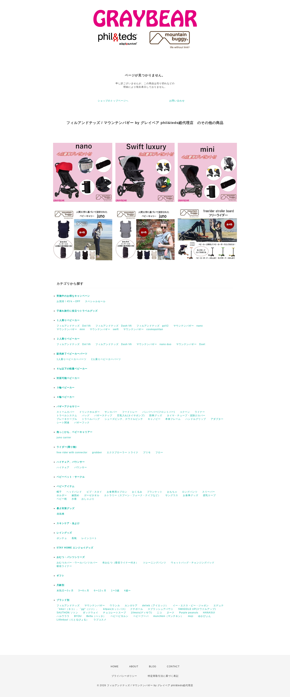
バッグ (86, 415)
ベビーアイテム (66, 486)
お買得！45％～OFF (68, 301)
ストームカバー (66, 412)
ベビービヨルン (119, 616)
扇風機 (60, 513)
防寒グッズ (155, 415)
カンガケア (131, 605)
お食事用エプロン (117, 491)
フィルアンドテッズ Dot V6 (74, 325)
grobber (97, 452)
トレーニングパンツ (154, 562)
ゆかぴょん (204, 616)
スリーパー (208, 491)
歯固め (75, 495)
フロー (159, 452)
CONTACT (173, 666)
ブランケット (154, 491)
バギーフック (82, 422)
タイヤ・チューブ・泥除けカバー (186, 415)
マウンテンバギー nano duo (154, 344)
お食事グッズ (190, 495)
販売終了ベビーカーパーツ (72, 353)
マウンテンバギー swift (104, 329)
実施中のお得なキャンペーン (73, 295)
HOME (115, 666)
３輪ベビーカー (66, 387)
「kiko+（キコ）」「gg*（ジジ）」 (77, 609)
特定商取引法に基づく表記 (163, 676)
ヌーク (170, 612)
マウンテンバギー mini (71, 329)
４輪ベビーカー (66, 397)
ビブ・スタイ (94, 491)
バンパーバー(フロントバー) (158, 412)
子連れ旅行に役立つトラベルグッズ (77, 310)
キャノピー (154, 419)
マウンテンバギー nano (188, 325)
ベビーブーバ (141, 616)
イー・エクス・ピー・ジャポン (191, 605)
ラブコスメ (100, 619)
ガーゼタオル (91, 495)
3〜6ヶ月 (83, 590)
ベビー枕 (62, 499)
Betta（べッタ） (96, 616)
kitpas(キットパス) (114, 609)
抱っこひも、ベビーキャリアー (75, 432)
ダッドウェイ (90, 612)
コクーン (185, 412)
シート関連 (63, 422)
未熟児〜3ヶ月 (65, 590)
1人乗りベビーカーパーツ (71, 359)
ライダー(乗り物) (67, 447)
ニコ (159, 612)
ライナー (200, 412)
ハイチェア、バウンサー (71, 462)
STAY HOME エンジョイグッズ (75, 547)
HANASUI (209, 612)
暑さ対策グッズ (66, 508)
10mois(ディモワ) (141, 612)
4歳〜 (127, 590)
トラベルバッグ (91, 419)
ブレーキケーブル (67, 419)
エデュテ (218, 605)
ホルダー (62, 495)
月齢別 (60, 585)
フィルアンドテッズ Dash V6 (113, 325)
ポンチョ (62, 538)
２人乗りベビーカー (68, 338)
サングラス (171, 495)
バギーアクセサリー (68, 406)
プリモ (147, 452)
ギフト (60, 575)
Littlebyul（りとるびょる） (73, 619)
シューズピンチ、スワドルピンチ (124, 419)
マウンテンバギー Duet (190, 344)
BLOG (152, 666)
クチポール (136, 609)
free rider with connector (72, 452)
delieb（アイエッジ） (155, 605)
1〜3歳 (115, 590)
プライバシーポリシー (124, 676)
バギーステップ (103, 415)
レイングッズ (64, 532)
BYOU (78, 616)
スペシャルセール (95, 301)
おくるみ (137, 491)
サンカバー (111, 412)
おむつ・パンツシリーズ (71, 557)
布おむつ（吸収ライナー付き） (120, 562)
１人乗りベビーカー (68, 320)
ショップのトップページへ (113, 100)
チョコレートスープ (114, 612)
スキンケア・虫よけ (68, 523)
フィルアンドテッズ (68, 605)
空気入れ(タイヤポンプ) (131, 415)
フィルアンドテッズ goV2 (153, 325)
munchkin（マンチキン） (168, 616)
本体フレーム (173, 419)
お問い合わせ (177, 100)
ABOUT (133, 666)
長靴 (74, 538)
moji (190, 616)
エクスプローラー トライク (122, 452)
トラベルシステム (67, 415)
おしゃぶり (87, 499)
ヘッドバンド (74, 491)
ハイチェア (63, 467)
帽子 (59, 491)
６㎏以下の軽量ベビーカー (72, 368)
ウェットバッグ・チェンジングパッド (192, 562)
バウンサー (80, 467)
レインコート (89, 538)
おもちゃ (172, 491)
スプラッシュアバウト (160, 609)
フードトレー (130, 412)
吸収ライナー (64, 566)
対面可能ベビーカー (68, 378)
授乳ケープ (209, 495)
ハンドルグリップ (195, 419)
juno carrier (64, 437)
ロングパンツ (189, 491)
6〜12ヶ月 (100, 590)
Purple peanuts (188, 612)
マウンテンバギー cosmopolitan (143, 329)
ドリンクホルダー (89, 412)
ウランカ (115, 605)
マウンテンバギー (94, 605)
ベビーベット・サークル (71, 476)
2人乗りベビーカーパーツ (106, 359)
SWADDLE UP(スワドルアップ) (197, 609)
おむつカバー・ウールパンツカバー (77, 562)
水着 (74, 499)
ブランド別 (63, 600)
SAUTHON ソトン (67, 612)
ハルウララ (63, 616)
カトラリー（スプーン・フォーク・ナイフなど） (132, 495)
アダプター (217, 419)
